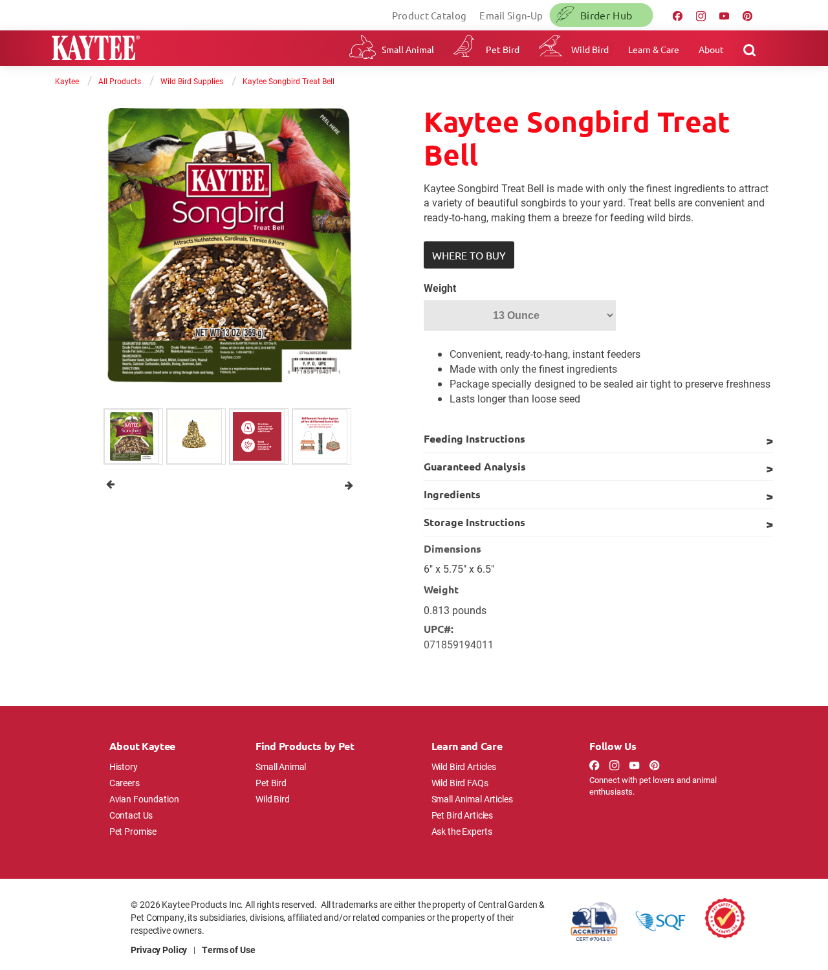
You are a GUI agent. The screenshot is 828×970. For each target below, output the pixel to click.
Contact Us (131, 815)
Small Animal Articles (472, 799)
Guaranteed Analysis (475, 466)
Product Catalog (429, 15)
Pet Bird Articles (462, 815)
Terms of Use (228, 949)
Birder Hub (606, 14)
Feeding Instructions (474, 438)
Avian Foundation (144, 799)
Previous (110, 484)
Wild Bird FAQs (459, 783)
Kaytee (67, 81)
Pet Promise (133, 831)
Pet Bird (502, 49)
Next (349, 484)
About (711, 49)
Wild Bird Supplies (191, 81)
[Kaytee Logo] (96, 49)
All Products (119, 81)
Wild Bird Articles (463, 766)
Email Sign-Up (511, 15)
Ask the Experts (461, 831)
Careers (124, 783)
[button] (469, 255)
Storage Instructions (474, 522)
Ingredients (452, 494)
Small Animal (408, 49)
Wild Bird (590, 49)
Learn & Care (653, 49)
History (123, 766)
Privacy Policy (159, 949)
